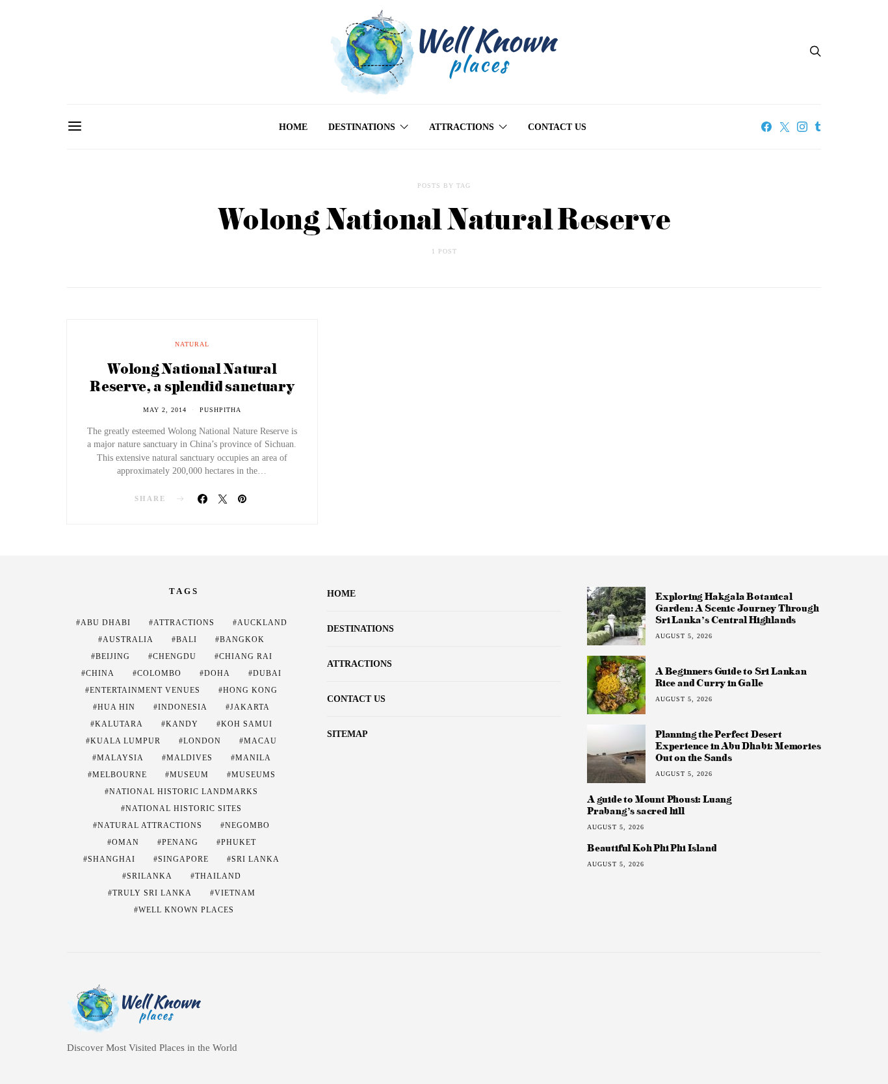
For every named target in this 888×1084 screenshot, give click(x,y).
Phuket (238, 842)
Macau (260, 740)
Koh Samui (246, 724)
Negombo (247, 825)
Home (293, 127)
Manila (253, 757)
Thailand (218, 876)
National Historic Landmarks (183, 791)
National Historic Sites (183, 808)
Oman (125, 842)
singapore (183, 859)
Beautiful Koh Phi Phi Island (651, 848)
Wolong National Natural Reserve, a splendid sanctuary (192, 376)
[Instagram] (802, 127)
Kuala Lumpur (125, 740)
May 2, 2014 (165, 409)
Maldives (189, 757)
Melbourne (119, 774)
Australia (128, 639)
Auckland (262, 622)
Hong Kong (250, 690)
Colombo (159, 673)
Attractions (461, 127)
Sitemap (347, 734)
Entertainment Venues (145, 690)
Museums (253, 774)
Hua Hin (116, 707)
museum (189, 774)
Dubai (267, 673)
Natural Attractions (150, 825)
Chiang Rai (245, 656)
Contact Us (557, 127)
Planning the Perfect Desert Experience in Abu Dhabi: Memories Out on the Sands (737, 746)
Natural (192, 344)
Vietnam (235, 892)
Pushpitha (220, 409)
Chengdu (174, 656)
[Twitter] (784, 127)
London (202, 740)
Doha (217, 673)
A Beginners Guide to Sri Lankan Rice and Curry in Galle (731, 677)
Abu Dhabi (106, 622)
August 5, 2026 (683, 635)
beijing (113, 656)
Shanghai (111, 859)
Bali (186, 639)
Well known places (186, 909)
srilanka (149, 876)
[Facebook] (766, 127)
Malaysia (120, 757)
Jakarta (250, 707)
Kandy (182, 724)
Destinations (361, 127)
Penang (180, 842)
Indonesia (182, 707)
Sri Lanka (255, 859)
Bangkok (242, 639)
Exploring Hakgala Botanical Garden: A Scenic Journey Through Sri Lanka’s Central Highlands (737, 608)
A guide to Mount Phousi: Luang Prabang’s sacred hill (659, 805)
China (100, 673)
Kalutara (119, 724)
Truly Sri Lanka (152, 892)
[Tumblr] (818, 127)
